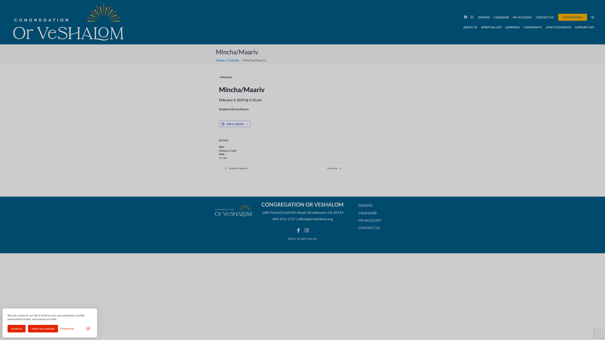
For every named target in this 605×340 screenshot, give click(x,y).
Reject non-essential (43, 328)
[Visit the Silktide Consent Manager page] (88, 328)
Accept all (16, 328)
